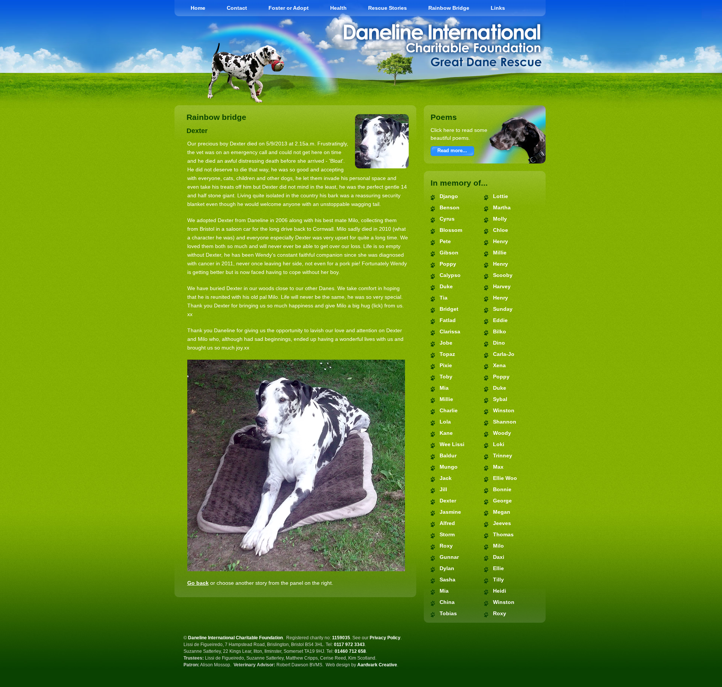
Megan (501, 512)
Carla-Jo (503, 354)
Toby (446, 377)
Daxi (498, 557)
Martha (502, 207)
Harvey (502, 286)
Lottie (500, 196)
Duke (446, 286)
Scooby (503, 275)
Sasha (447, 580)
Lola (445, 422)
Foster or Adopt (288, 8)
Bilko (499, 331)
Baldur (448, 455)
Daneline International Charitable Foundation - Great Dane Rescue (442, 45)
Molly (500, 219)
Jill (443, 489)
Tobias (448, 613)
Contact (237, 8)
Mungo (449, 467)
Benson (450, 207)
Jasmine (450, 512)
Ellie (498, 568)
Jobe (446, 343)
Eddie (500, 320)
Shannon (504, 422)
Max (498, 467)
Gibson (449, 253)
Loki (498, 444)
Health (338, 8)
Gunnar (449, 557)
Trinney (502, 455)
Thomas (503, 534)
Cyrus (447, 219)
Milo (498, 546)
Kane (446, 433)
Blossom (451, 230)
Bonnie (502, 489)
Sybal (500, 399)
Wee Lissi (452, 444)
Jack (446, 478)
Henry (500, 241)
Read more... (452, 150)
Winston (503, 410)
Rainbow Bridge (448, 8)
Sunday (503, 309)
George (502, 501)
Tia (443, 298)
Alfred (447, 523)
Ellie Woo (505, 478)
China (447, 602)
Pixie (446, 365)
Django (449, 196)
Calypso (450, 275)
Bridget (449, 309)
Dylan (447, 568)
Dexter (448, 501)
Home (198, 8)
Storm (447, 534)
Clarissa (450, 331)
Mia (444, 388)
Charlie (449, 410)
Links (498, 8)
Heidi (499, 591)
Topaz (447, 354)
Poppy (448, 264)
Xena (499, 365)
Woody (502, 433)
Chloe (500, 230)
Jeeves (502, 523)
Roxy (446, 546)
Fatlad (448, 320)
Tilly (498, 580)
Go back (198, 583)
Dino (499, 343)
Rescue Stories (387, 8)
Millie (446, 399)
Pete (445, 241)
